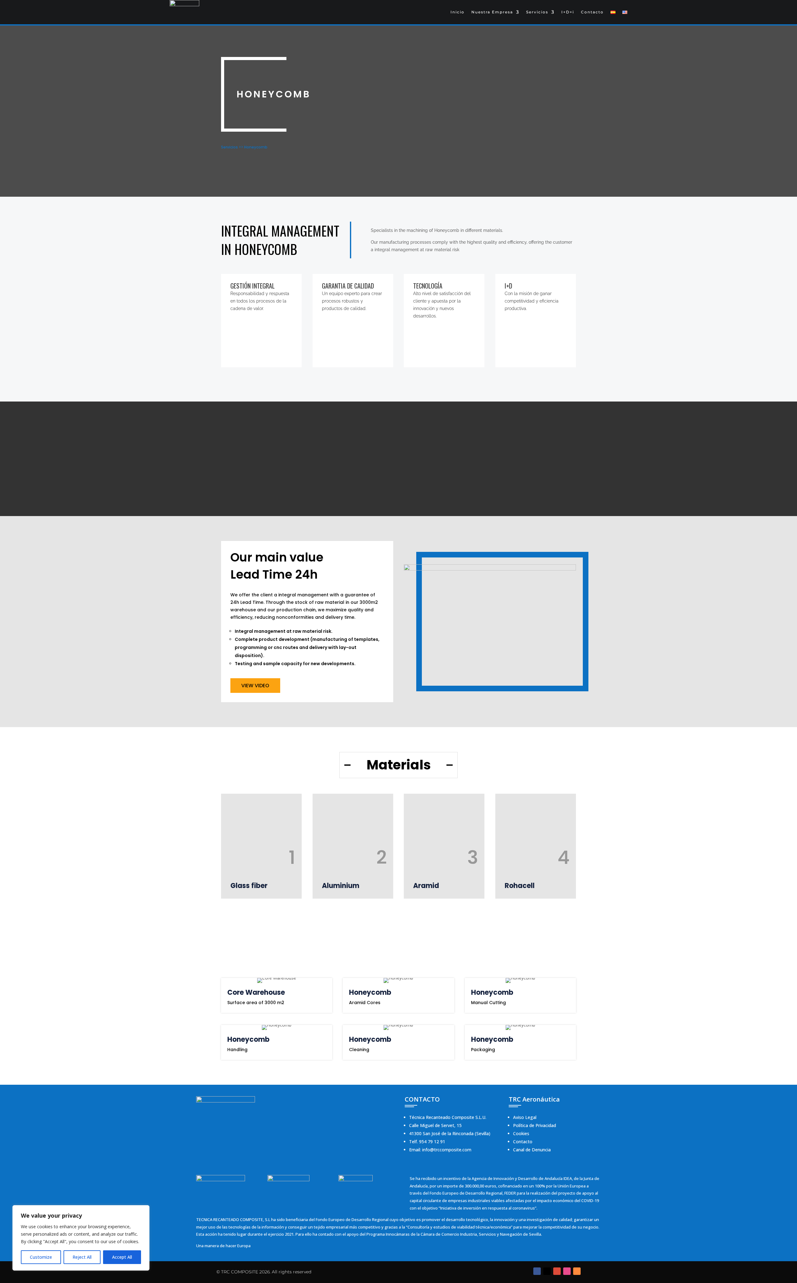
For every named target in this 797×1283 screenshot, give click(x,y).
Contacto (592, 12)
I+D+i (567, 12)
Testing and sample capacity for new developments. (295, 663)
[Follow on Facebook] (537, 1271)
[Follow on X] (547, 1271)
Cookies (521, 1133)
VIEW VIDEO (255, 685)
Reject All (82, 1257)
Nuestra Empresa (492, 12)
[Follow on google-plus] (557, 1271)
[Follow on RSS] (577, 1271)
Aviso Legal (524, 1117)
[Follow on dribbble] (567, 1271)
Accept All (122, 1257)
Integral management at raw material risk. (283, 631)
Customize (41, 1257)
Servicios (537, 12)
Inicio (457, 12)
